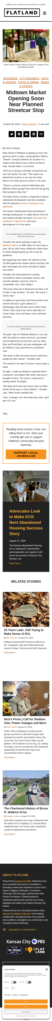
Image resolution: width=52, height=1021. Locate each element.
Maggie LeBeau (13, 816)
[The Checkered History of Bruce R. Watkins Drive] (26, 787)
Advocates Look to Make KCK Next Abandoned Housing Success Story (26, 522)
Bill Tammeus (12, 638)
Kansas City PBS (23, 881)
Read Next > (15, 563)
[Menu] (44, 13)
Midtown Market (11, 245)
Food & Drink (28, 82)
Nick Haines (12, 727)
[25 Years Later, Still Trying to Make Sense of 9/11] (26, 609)
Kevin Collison (29, 124)
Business (10, 78)
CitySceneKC (30, 78)
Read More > (10, 653)
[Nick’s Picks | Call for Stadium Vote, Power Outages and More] (26, 698)
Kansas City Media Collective (17, 913)
